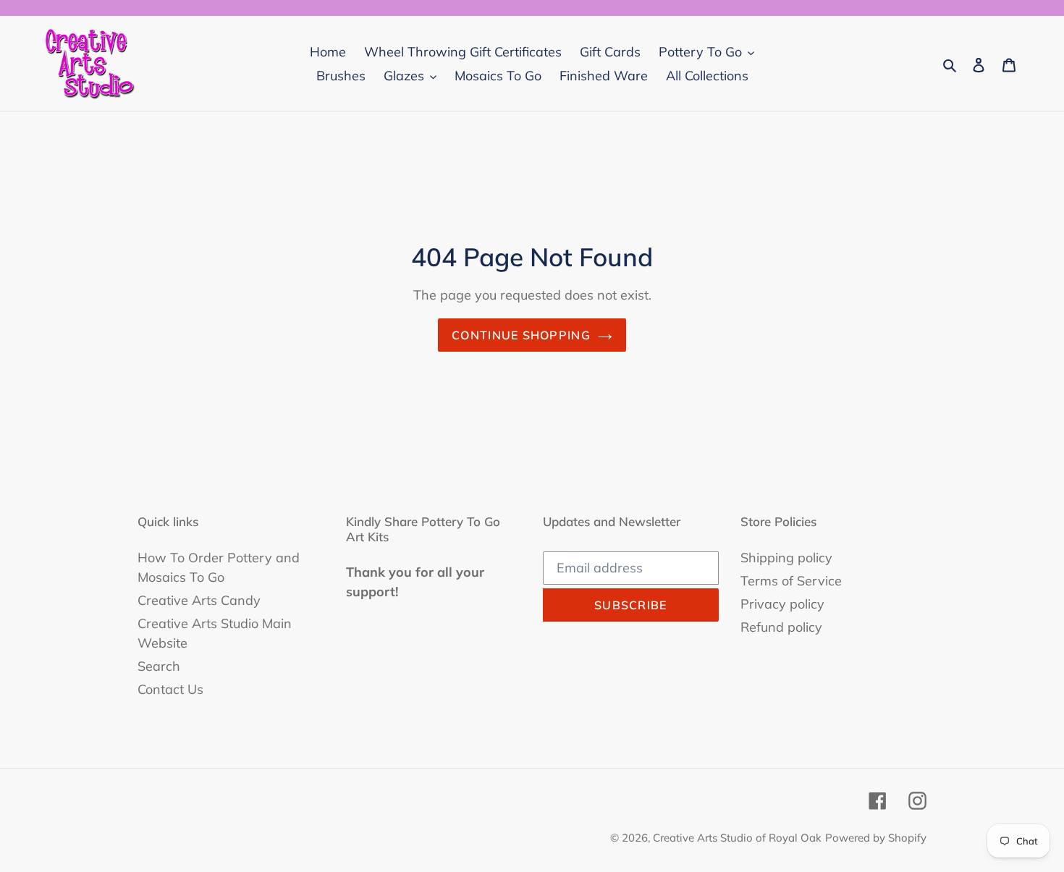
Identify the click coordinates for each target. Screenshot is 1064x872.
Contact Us (170, 689)
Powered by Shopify (875, 838)
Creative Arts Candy (199, 600)
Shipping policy (786, 557)
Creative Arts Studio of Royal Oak (737, 838)
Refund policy (781, 627)
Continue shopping (521, 335)
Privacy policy (782, 604)
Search (159, 666)
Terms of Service (791, 580)
